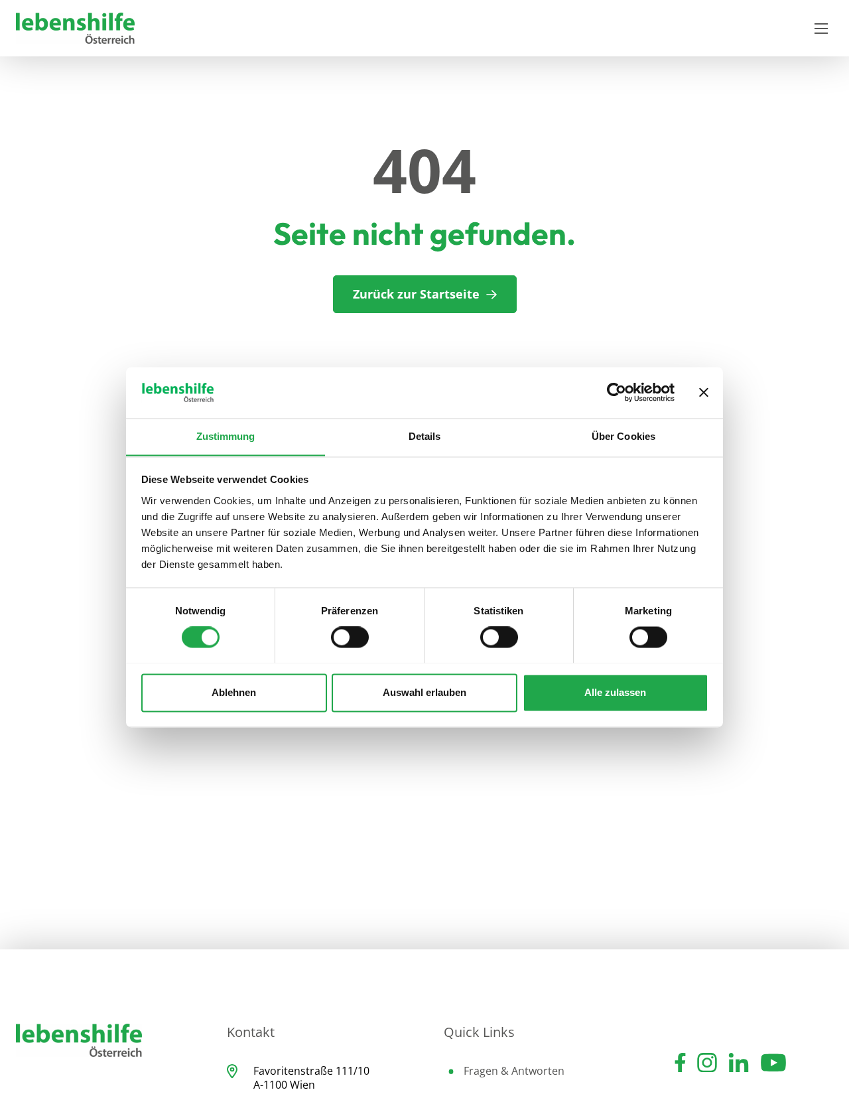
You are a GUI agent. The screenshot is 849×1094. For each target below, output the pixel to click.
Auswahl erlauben (424, 692)
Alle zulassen (615, 692)
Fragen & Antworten (514, 1070)
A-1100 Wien (284, 1084)
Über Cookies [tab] (623, 436)
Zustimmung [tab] (225, 436)
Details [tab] (425, 436)
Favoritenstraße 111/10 (311, 1070)
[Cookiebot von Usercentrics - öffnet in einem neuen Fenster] (616, 392)
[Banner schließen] (703, 392)
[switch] (350, 637)
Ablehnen (234, 692)
